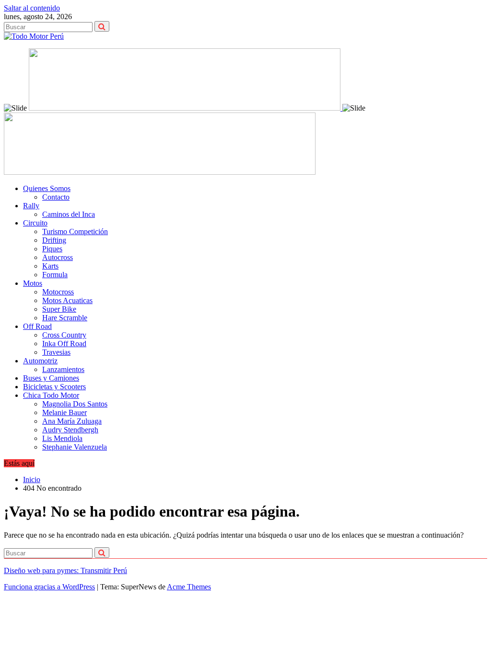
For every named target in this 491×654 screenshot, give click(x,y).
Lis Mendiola (62, 438)
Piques (52, 249)
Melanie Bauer (64, 412)
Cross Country (64, 335)
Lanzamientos (63, 369)
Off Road (37, 326)
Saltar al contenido (32, 8)
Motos (32, 283)
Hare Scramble (64, 318)
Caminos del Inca (68, 214)
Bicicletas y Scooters (54, 387)
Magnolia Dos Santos (74, 404)
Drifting (54, 240)
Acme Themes (189, 587)
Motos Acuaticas (67, 300)
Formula (55, 275)
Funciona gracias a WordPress (49, 587)
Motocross (58, 292)
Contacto (56, 197)
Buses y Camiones (51, 378)
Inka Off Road (64, 343)
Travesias (56, 352)
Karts (50, 266)
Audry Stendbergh (70, 430)
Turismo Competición (75, 231)
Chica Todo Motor (51, 395)
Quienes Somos (46, 188)
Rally (31, 206)
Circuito (35, 223)
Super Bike (59, 309)
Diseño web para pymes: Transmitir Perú (65, 570)
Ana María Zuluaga (72, 421)
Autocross (57, 257)
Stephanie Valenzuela (74, 447)
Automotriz (40, 361)
